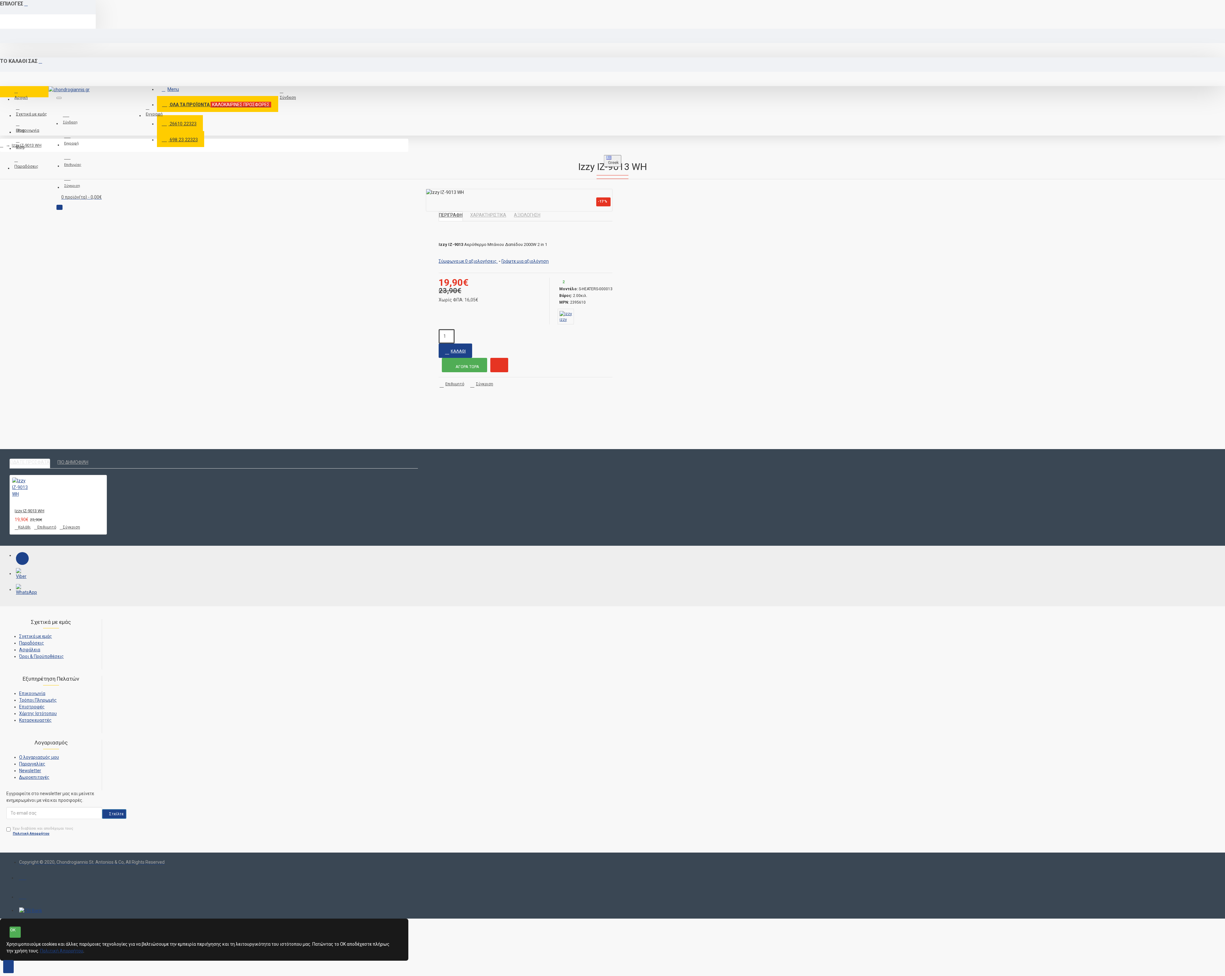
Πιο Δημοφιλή (72, 462)
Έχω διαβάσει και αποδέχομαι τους (43, 831)
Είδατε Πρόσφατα (30, 462)
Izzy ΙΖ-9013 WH (26, 145)
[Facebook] (22, 558)
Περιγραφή (451, 215)
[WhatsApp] (22, 590)
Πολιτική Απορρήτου (61, 950)
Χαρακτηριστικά (488, 215)
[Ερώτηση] (499, 365)
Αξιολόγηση (527, 215)
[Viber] (22, 574)
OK (13, 930)
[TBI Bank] (30, 910)
